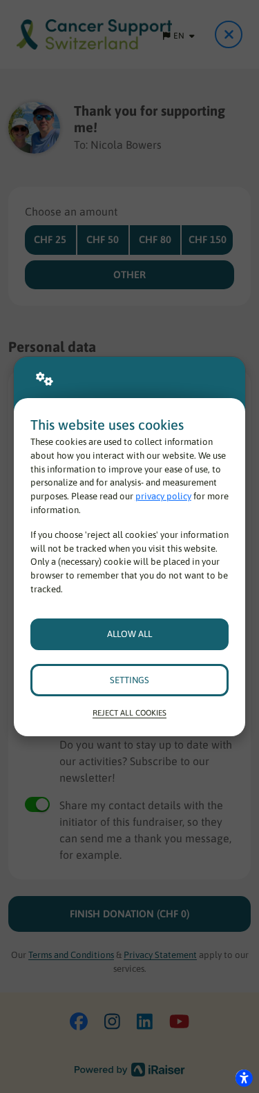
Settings (129, 680)
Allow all (129, 634)
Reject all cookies (129, 712)
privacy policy (163, 496)
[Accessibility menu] (244, 1078)
